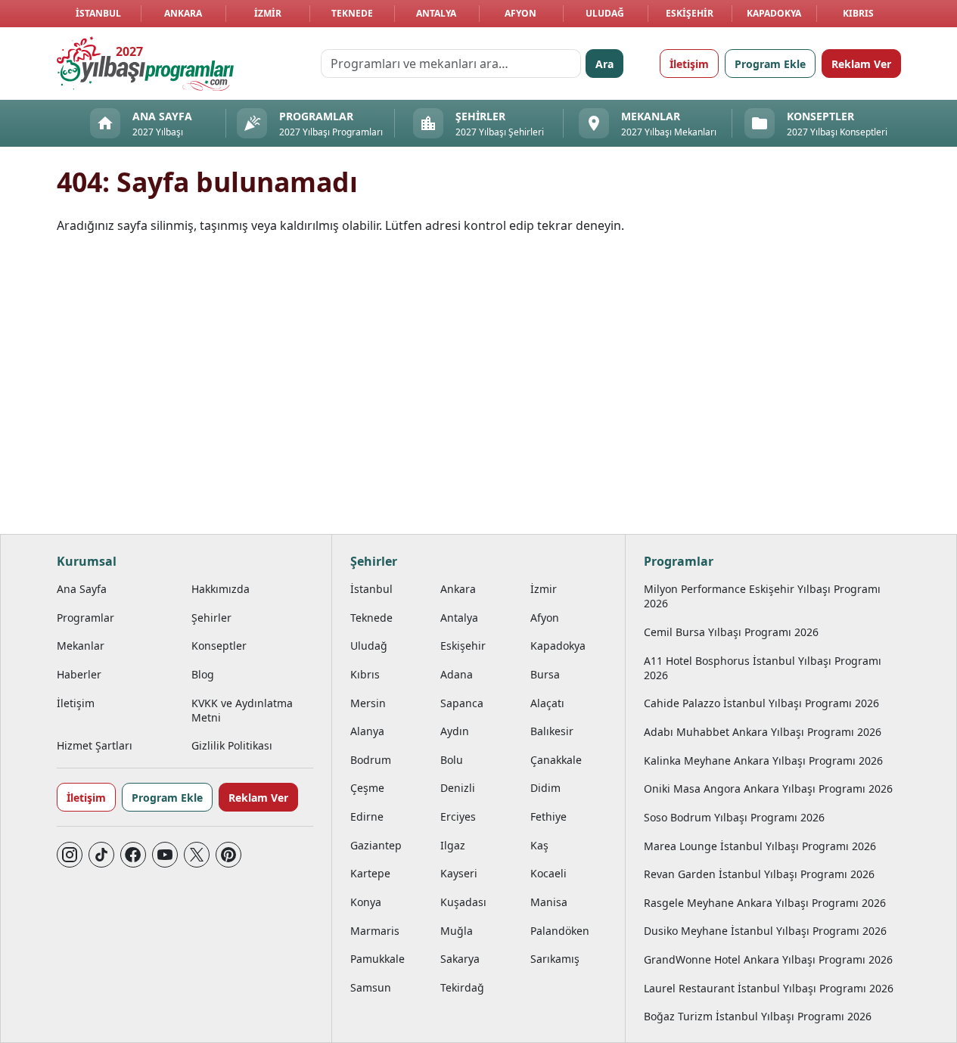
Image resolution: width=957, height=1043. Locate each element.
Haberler (79, 674)
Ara (604, 64)
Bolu (451, 760)
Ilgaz (452, 845)
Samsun (370, 987)
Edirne (367, 816)
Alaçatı (547, 703)
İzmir (267, 13)
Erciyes (458, 816)
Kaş (539, 845)
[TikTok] (101, 855)
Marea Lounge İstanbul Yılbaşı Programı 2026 (760, 846)
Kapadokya (774, 13)
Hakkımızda (220, 589)
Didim (545, 788)
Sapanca (461, 703)
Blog (202, 674)
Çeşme (367, 788)
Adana (456, 674)
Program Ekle (770, 64)
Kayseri (458, 873)
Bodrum (370, 760)
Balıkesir (551, 731)
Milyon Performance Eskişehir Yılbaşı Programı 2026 (762, 596)
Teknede (352, 13)
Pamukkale (377, 958)
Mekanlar (80, 645)
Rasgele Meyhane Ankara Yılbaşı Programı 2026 (765, 903)
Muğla (456, 930)
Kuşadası (463, 902)
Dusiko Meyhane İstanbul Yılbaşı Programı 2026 (765, 930)
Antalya (436, 13)
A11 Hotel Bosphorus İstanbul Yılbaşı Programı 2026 (762, 667)
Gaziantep (376, 845)
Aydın (454, 731)
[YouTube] (165, 855)
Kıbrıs (858, 13)
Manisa (548, 902)
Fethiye (548, 816)
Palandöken (559, 930)
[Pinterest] (228, 855)
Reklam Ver (861, 64)
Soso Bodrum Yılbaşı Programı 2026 (734, 817)
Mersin (368, 703)
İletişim (689, 64)
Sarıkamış (554, 958)
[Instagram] (69, 855)
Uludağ (605, 13)
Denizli (457, 788)
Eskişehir (689, 13)
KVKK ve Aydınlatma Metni (242, 710)
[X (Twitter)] (197, 855)
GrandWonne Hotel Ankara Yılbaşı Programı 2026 (768, 959)
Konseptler (219, 645)
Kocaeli (548, 873)
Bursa (545, 674)
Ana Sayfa (82, 589)
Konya (365, 902)
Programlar (85, 617)
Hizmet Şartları (94, 745)
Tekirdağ (462, 987)
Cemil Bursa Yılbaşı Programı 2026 (731, 632)
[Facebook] (133, 855)
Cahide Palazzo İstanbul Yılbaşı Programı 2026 (761, 703)
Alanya (367, 731)
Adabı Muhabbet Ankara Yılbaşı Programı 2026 (762, 732)
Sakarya (460, 958)
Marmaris (374, 930)
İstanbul (98, 13)
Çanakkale (556, 760)
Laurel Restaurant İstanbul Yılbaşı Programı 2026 (768, 988)
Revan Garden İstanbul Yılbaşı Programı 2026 (759, 874)
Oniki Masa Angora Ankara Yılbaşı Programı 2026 (768, 788)
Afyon (520, 13)
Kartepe (370, 873)
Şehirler (211, 617)
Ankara (183, 13)
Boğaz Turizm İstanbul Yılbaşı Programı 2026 (758, 1016)
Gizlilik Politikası (231, 745)
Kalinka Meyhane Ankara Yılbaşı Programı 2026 (763, 760)
